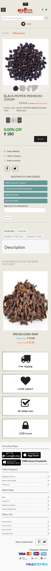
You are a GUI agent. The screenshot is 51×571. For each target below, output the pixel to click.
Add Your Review (41, 103)
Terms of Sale (6, 530)
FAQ (3, 497)
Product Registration (9, 509)
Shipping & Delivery (8, 477)
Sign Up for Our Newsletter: (16, 206)
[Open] (25, 300)
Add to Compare (14, 156)
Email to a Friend (13, 160)
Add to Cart (41, 139)
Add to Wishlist (13, 151)
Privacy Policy (7, 522)
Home (5, 33)
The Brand (5, 485)
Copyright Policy (7, 533)
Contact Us (6, 501)
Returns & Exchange (9, 481)
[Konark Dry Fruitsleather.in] (28, 11)
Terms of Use (6, 526)
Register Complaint (8, 505)
